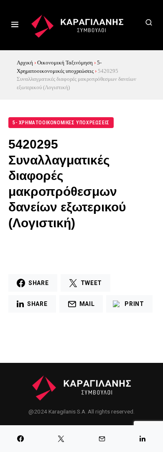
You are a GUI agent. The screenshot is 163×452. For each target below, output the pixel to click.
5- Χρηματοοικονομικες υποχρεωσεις (61, 123)
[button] (14, 25)
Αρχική (25, 62)
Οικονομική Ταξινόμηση (65, 62)
